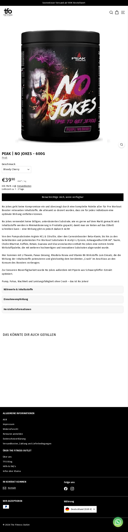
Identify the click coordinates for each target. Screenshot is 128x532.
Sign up (33, 294)
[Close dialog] (121, 242)
